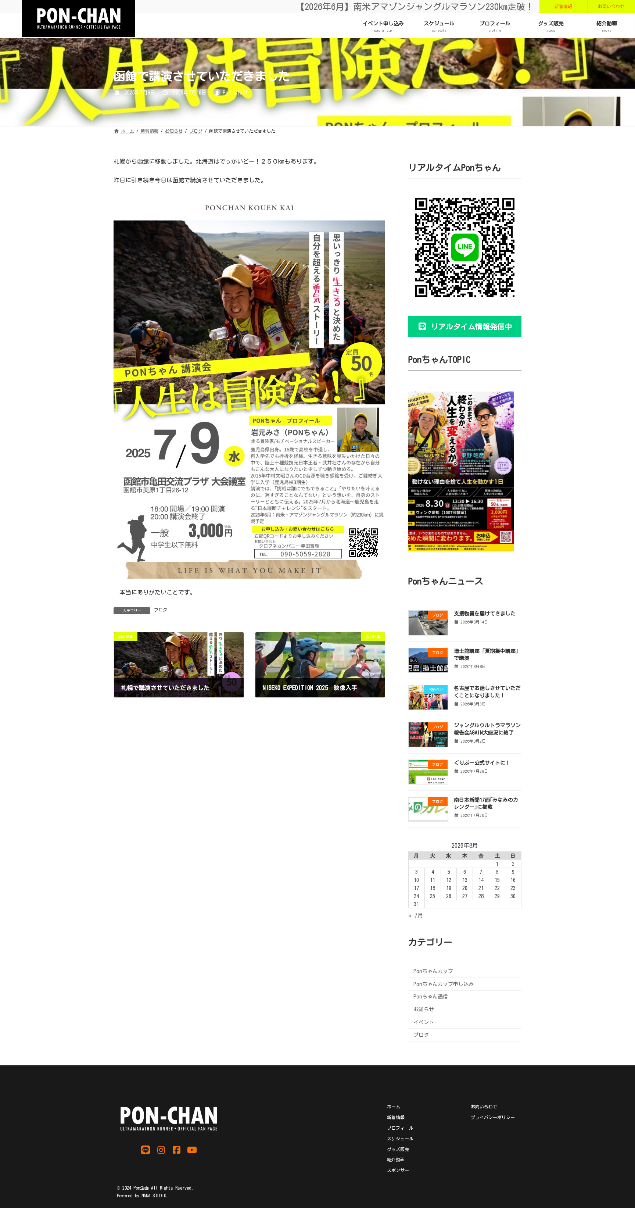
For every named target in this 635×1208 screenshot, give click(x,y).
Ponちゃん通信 (430, 996)
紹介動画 (396, 1159)
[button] (563, 6)
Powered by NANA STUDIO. (142, 1195)
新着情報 (396, 1117)
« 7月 (415, 915)
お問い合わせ (484, 1106)
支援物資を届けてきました (485, 613)
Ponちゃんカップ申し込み (443, 983)
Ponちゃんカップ (433, 971)
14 (481, 879)
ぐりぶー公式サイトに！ (482, 762)
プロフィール (400, 1127)
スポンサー (398, 1170)
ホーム (393, 1106)
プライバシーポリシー (493, 1117)
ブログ (160, 609)
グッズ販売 (398, 1149)
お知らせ (423, 1009)
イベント (423, 1022)
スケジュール (400, 1138)
